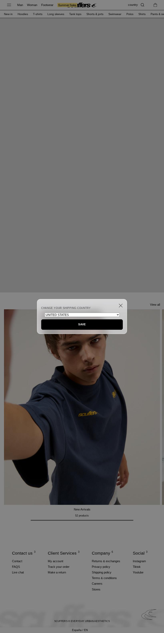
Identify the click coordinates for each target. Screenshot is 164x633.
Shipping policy (101, 572)
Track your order (58, 566)
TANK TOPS (75, 14)
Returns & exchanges (106, 561)
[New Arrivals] (82, 407)
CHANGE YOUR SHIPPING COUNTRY (66, 308)
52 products (82, 515)
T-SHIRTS (37, 14)
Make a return (57, 572)
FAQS (16, 566)
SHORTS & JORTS (94, 14)
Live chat (18, 572)
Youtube (138, 572)
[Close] (121, 305)
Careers (97, 583)
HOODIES (23, 14)
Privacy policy (101, 566)
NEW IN (8, 14)
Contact (17, 561)
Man (20, 5)
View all (155, 304)
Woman (32, 5)
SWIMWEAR (114, 14)
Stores (96, 589)
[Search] (142, 5)
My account (55, 561)
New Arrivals (82, 509)
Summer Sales (67, 5)
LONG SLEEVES (55, 14)
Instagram (139, 561)
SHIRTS (142, 14)
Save (82, 324)
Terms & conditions (104, 578)
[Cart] (155, 5)
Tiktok (137, 566)
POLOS (129, 14)
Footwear (47, 5)
